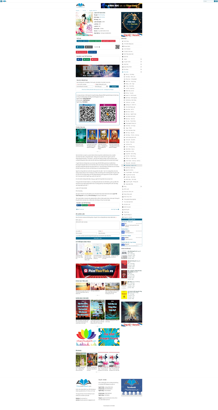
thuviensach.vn (83, 398)
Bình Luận (93, 52)
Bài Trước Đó (81, 209)
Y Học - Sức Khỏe (130, 86)
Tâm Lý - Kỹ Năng (130, 74)
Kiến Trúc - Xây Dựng (131, 81)
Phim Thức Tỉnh (128, 196)
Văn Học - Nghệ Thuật (95, 41)
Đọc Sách (81, 47)
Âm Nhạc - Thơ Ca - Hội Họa (132, 135)
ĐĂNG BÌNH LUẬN (98, 238)
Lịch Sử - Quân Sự (130, 88)
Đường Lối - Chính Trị (131, 104)
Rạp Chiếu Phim (128, 66)
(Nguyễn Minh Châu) (134, 252)
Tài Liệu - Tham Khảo (131, 121)
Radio (125, 59)
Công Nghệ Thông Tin (131, 123)
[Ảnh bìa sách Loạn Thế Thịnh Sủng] (84, 35)
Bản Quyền (126, 209)
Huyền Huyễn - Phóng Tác (108, 41)
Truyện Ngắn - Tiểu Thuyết (132, 172)
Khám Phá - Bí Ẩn (130, 151)
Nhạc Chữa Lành (82, 52)
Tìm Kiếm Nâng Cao (128, 43)
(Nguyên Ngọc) (134, 261)
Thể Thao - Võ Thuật (130, 125)
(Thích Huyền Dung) (135, 292)
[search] (214, 1)
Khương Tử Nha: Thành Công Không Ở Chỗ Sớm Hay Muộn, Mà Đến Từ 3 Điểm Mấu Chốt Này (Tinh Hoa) (111, 322)
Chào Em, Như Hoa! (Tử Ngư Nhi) (106, 256)
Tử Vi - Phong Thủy (130, 146)
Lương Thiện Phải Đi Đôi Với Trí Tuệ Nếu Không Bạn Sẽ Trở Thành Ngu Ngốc (112, 292)
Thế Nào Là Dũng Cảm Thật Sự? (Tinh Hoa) (82, 321)
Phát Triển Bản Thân (130, 130)
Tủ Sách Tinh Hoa (128, 51)
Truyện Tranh (127, 61)
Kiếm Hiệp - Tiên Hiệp (131, 179)
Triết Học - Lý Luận (130, 102)
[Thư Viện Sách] (4, 1)
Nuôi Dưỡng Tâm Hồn (131, 137)
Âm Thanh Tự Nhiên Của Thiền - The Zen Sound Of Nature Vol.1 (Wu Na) (81, 368)
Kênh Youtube (127, 207)
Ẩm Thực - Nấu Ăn (130, 132)
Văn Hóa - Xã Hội (130, 111)
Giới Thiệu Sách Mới (128, 54)
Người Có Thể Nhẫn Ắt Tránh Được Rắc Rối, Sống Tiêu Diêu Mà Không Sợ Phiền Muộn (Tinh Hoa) (97, 322)
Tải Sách (90, 47)
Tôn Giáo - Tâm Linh (130, 76)
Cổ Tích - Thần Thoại (131, 156)
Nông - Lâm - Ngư (130, 83)
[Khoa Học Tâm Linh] (131, 32)
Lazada (87, 59)
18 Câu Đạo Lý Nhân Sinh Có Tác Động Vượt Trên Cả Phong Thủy (98, 291)
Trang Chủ (77, 10)
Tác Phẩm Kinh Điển (130, 116)
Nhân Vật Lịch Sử (130, 90)
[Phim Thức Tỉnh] (98, 278)
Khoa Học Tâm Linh (128, 191)
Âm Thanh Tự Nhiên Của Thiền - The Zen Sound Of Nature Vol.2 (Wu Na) (92, 368)
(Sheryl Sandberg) (134, 281)
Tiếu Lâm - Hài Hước (130, 163)
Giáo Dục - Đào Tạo (130, 118)
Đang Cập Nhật (129, 184)
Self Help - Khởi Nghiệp (131, 97)
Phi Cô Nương (101, 15)
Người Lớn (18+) (129, 170)
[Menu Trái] (1, 1)
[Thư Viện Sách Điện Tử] (131, 396)
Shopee (95, 59)
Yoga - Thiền (129, 128)
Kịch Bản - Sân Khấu (130, 177)
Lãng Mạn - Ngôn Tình (93, 10)
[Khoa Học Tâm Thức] (121, 8)
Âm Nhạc (126, 69)
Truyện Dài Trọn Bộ (130, 174)
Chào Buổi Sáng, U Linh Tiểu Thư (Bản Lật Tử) (98, 257)
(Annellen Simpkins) (135, 272)
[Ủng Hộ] (131, 36)
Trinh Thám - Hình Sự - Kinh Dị (133, 160)
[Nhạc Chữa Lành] (87, 346)
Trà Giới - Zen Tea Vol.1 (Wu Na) (114, 367)
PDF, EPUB (102, 17)
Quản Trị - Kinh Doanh (131, 95)
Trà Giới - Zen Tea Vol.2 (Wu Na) (103, 367)
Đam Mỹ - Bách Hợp (130, 167)
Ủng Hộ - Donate (128, 217)
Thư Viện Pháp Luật (130, 107)
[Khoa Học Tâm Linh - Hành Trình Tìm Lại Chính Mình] (131, 322)
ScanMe (96, 47)
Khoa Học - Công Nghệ (131, 79)
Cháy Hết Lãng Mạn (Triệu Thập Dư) (114, 257)
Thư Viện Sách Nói (128, 201)
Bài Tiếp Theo (114, 209)
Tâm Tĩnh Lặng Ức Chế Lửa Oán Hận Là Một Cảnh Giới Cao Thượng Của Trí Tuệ (82, 292)
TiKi (80, 59)
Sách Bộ (126, 56)
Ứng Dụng (126, 212)
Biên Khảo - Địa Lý (130, 149)
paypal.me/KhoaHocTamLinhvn (109, 398)
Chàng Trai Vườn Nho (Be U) (88, 256)
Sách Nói (126, 64)
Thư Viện (84, 10)
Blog (125, 186)
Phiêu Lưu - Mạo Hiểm (131, 158)
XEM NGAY (114, 86)
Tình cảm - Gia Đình (130, 139)
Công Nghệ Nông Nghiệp (130, 199)
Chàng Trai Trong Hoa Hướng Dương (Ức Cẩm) (80, 257)
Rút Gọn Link (127, 204)
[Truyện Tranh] (109, 346)
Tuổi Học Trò (129, 144)
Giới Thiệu (126, 41)
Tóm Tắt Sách (127, 48)
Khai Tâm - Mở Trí (130, 109)
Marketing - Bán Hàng (131, 100)
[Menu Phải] (217, 1)
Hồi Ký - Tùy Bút (129, 93)
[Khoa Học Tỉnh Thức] (98, 77)
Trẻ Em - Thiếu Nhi (130, 142)
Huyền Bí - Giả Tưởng (131, 153)
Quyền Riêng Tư (128, 214)
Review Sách (127, 46)
